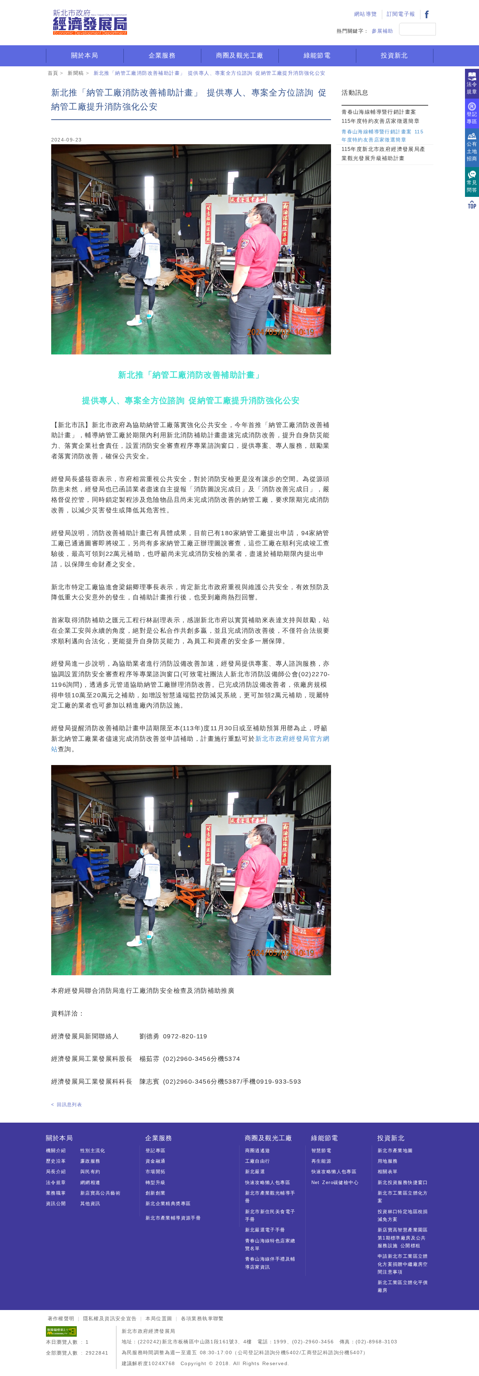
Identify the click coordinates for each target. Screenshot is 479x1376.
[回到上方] (472, 204)
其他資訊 (90, 1203)
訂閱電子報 (401, 14)
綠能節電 (317, 55)
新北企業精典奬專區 (168, 1203)
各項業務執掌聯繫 (202, 1318)
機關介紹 (56, 1150)
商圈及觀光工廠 (240, 55)
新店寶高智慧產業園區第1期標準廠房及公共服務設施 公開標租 (403, 1237)
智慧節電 (321, 1150)
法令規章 (56, 1182)
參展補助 (382, 31)
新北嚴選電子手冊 (265, 1229)
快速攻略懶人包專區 (268, 1182)
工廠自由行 (257, 1161)
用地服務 (388, 1161)
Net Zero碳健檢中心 (335, 1182)
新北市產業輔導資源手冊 (173, 1218)
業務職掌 (56, 1193)
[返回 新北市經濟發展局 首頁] (89, 22)
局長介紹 (56, 1171)
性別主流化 (93, 1150)
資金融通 (156, 1161)
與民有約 (90, 1171)
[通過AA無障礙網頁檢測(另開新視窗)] (61, 1331)
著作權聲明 (61, 1318)
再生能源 (321, 1161)
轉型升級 (156, 1182)
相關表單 (388, 1171)
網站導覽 (365, 14)
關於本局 (85, 55)
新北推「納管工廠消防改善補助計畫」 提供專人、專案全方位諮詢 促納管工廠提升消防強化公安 (210, 73)
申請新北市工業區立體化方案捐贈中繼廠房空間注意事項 (403, 1264)
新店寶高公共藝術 (100, 1193)
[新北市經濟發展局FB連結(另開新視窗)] (427, 14)
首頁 (53, 73)
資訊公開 (56, 1203)
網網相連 (90, 1182)
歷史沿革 (56, 1161)
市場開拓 (156, 1171)
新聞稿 (76, 73)
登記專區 (156, 1150)
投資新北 (394, 55)
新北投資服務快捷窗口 (403, 1182)
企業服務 (162, 55)
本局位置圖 (159, 1318)
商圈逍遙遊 (257, 1150)
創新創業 (156, 1193)
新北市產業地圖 (395, 1150)
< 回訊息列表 (66, 1104)
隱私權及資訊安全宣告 (110, 1318)
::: (341, 5)
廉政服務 (90, 1161)
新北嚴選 (255, 1171)
